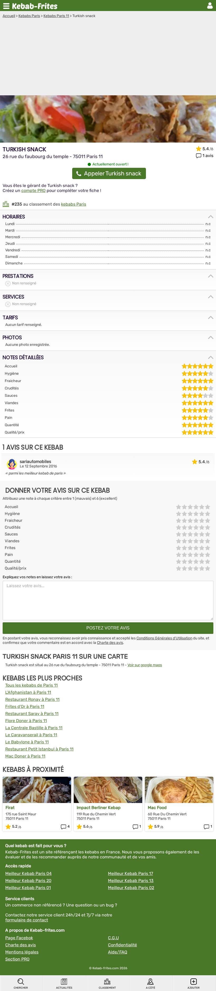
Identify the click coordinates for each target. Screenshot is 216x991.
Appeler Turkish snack (112, 173)
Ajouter (194, 987)
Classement (107, 987)
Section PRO (17, 959)
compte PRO (33, 190)
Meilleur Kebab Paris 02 (131, 887)
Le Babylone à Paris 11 (27, 741)
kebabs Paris (73, 204)
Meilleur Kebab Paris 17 (130, 873)
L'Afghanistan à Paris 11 (28, 692)
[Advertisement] (108, 57)
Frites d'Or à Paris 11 (24, 706)
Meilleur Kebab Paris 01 (28, 887)
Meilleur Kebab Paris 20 (28, 880)
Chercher (21, 987)
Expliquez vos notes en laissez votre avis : (37, 577)
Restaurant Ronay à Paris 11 (32, 699)
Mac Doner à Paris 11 (25, 756)
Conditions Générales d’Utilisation (164, 638)
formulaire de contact (26, 919)
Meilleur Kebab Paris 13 (131, 880)
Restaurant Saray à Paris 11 (31, 713)
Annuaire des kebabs (36, 5)
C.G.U (113, 937)
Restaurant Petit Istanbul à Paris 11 (39, 749)
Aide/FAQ (117, 952)
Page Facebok (19, 937)
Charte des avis (110, 642)
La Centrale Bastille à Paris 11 (33, 727)
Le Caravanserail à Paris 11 (31, 734)
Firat (10, 807)
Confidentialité (122, 944)
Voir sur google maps (144, 665)
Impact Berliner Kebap (99, 807)
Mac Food (157, 807)
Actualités (64, 987)
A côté (150, 987)
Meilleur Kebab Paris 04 (28, 873)
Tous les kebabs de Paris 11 (31, 685)
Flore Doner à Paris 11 (26, 720)
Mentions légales (21, 952)
